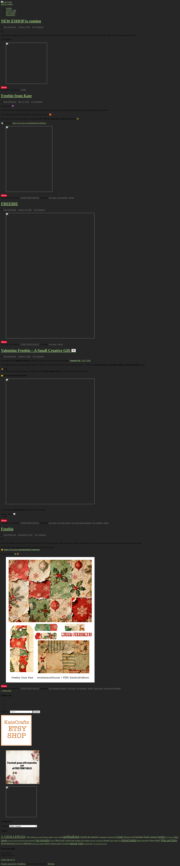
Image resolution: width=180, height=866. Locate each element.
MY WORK (11, 13)
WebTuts (51, 864)
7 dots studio (31, 837)
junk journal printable (112, 688)
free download (170, 837)
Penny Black (155, 840)
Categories (5, 826)
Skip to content (7, 4)
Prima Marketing (8, 843)
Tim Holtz (65, 844)
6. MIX (23, 90)
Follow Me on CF (8, 860)
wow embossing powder (100, 843)
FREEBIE (9, 204)
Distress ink (129, 837)
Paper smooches (143, 840)
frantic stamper (150, 837)
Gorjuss (52, 840)
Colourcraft (111, 837)
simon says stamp (38, 844)
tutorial (73, 843)
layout (106, 840)
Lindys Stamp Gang (115, 840)
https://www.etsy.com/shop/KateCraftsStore (29, 123)
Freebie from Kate (16, 95)
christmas (103, 837)
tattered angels (55, 844)
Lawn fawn (99, 840)
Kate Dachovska (9, 27)
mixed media (129, 840)
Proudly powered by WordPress (13, 864)
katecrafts (92, 840)
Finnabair (138, 837)
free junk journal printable (81, 523)
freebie (71, 198)
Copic (119, 836)
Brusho (45, 837)
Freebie (7, 529)
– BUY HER (80, 361)
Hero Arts (59, 840)
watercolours (88, 844)
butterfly (51, 837)
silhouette (27, 843)
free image (53, 198)
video (81, 843)
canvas (56, 837)
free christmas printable (57, 688)
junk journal (98, 688)
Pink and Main (169, 840)
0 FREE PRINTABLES (29, 198)
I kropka (67, 840)
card (60, 837)
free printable (63, 198)
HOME (9, 8)
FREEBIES (10, 15)
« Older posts (6, 691)
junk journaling (85, 840)
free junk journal (64, 523)
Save (4, 87)
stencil (47, 843)
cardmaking (70, 836)
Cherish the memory (89, 837)
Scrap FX (19, 844)
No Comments (37, 27)
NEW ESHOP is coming (21, 21)
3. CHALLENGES (13, 836)
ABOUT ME (11, 11)
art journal (39, 837)
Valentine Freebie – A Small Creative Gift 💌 (38, 350)
